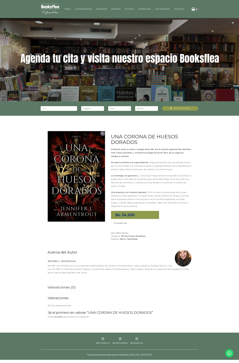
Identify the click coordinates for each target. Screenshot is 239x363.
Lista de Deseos (162, 9)
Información (144, 9)
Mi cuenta (129, 9)
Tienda (67, 9)
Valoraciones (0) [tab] (62, 287)
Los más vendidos (83, 9)
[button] (102, 133)
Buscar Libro (181, 108)
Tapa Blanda (132, 239)
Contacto (179, 9)
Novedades (101, 9)
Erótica (132, 236)
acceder (58, 317)
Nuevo (123, 239)
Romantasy (141, 236)
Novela (125, 236)
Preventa (116, 9)
